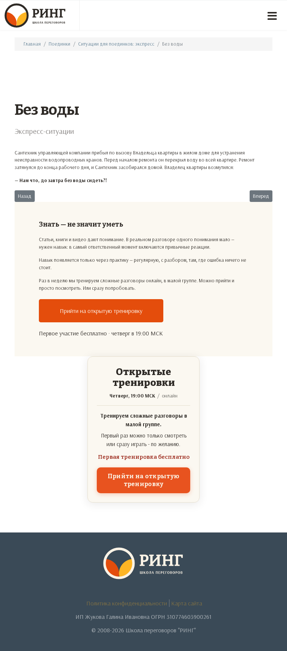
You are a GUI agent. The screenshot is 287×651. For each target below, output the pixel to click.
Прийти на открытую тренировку (101, 310)
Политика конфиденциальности (126, 603)
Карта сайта (186, 603)
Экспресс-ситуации (44, 131)
